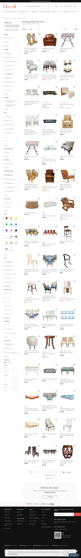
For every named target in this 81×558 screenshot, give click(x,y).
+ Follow (12, 26)
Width (5, 384)
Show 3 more (7, 317)
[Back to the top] (78, 550)
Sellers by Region (33, 520)
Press (43, 520)
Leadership (44, 514)
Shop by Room (32, 523)
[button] (71, 6)
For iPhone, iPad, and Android (60, 529)
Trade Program (20, 514)
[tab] (11, 38)
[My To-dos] (65, 6)
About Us (44, 511)
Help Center (7, 511)
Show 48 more (7, 286)
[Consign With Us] (68, 6)
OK (68, 553)
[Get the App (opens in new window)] (58, 535)
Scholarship (44, 523)
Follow (50, 496)
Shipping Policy (8, 520)
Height (6, 375)
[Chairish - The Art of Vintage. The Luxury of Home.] (9, 6)
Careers (43, 517)
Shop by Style (32, 511)
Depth (5, 365)
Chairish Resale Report (46, 526)
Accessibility (7, 528)
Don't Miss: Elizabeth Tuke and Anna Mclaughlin (40, 1)
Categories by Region (33, 517)
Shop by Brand (32, 514)
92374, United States (9, 175)
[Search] (56, 6)
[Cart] (74, 6)
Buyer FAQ (19, 511)
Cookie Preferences (12, 554)
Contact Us (7, 514)
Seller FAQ (19, 523)
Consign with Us (20, 520)
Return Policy (7, 517)
